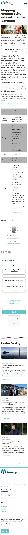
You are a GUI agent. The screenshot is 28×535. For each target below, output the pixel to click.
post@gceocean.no (11, 495)
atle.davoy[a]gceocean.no (14, 243)
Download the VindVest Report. (11, 104)
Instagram (4, 511)
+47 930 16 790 (11, 241)
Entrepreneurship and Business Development (14, 270)
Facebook (4, 506)
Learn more (13, 525)
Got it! (5, 531)
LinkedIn (3, 509)
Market (14, 276)
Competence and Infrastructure (14, 286)
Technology (14, 291)
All (14, 265)
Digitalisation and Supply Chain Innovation (14, 281)
